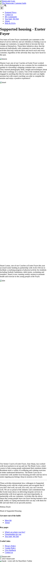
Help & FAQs (10, 23)
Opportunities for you (13, 534)
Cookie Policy (10, 548)
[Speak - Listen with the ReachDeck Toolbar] (16, 561)
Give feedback (10, 550)
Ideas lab (8, 520)
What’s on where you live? (15, 532)
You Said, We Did (12, 19)
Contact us (9, 15)
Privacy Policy (10, 546)
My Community (11, 17)
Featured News (10, 12)
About (7, 21)
